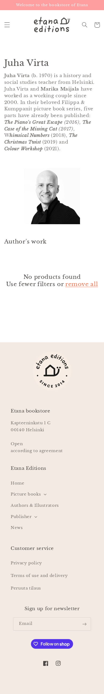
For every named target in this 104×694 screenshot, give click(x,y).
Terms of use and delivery (39, 575)
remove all (81, 284)
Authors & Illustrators (35, 505)
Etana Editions (41, 690)
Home (18, 483)
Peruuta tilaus (26, 588)
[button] (7, 25)
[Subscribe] (84, 624)
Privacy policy (26, 563)
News (17, 527)
